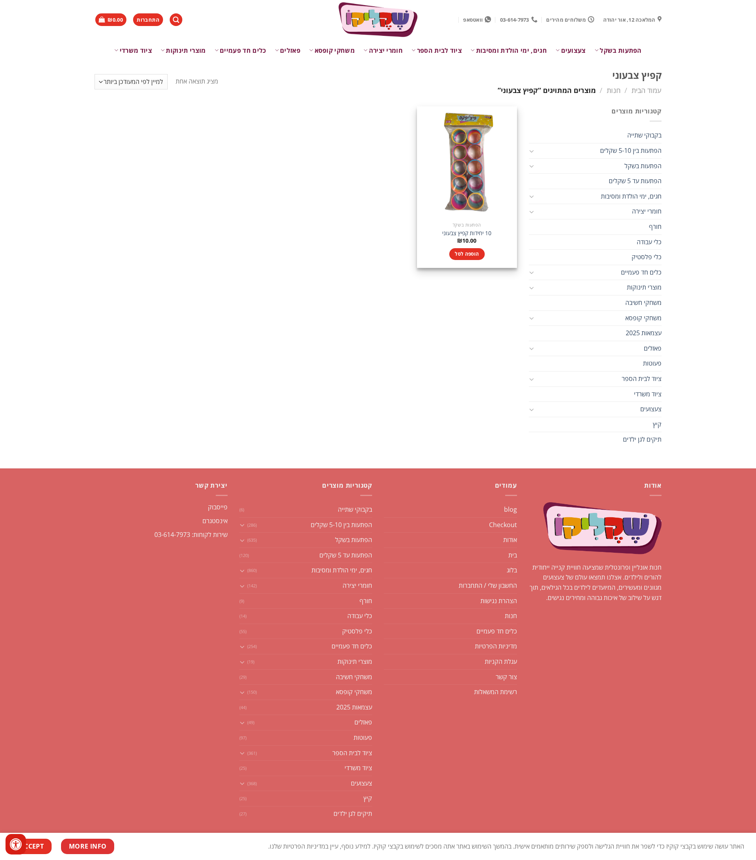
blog (510, 509)
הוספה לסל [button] (467, 254)
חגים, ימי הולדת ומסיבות (511, 50)
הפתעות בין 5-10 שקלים (631, 150)
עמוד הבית (647, 90)
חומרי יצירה (386, 50)
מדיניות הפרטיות (496, 646)
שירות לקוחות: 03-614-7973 (191, 534)
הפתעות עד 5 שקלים (635, 180)
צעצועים (573, 50)
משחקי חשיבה (643, 302)
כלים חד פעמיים (243, 50)
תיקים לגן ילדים (642, 439)
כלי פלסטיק (647, 257)
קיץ (657, 424)
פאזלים (290, 50)
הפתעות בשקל (621, 50)
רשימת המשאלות (495, 691)
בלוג (512, 570)
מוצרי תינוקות (186, 50)
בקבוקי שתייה (644, 135)
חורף (655, 226)
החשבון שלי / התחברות (488, 585)
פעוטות (652, 363)
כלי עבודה (649, 242)
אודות (510, 539)
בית (512, 555)
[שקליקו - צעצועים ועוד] (378, 19)
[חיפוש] (176, 19)
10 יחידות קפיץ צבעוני (466, 233)
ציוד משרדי (136, 50)
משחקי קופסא (335, 50)
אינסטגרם (215, 520)
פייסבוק (218, 507)
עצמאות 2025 (644, 333)
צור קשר (506, 676)
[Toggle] (532, 151)
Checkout (503, 524)
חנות (614, 90)
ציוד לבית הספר (439, 50)
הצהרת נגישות (498, 600)
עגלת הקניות (501, 661)
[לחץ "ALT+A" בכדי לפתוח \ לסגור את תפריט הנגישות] (16, 844)
